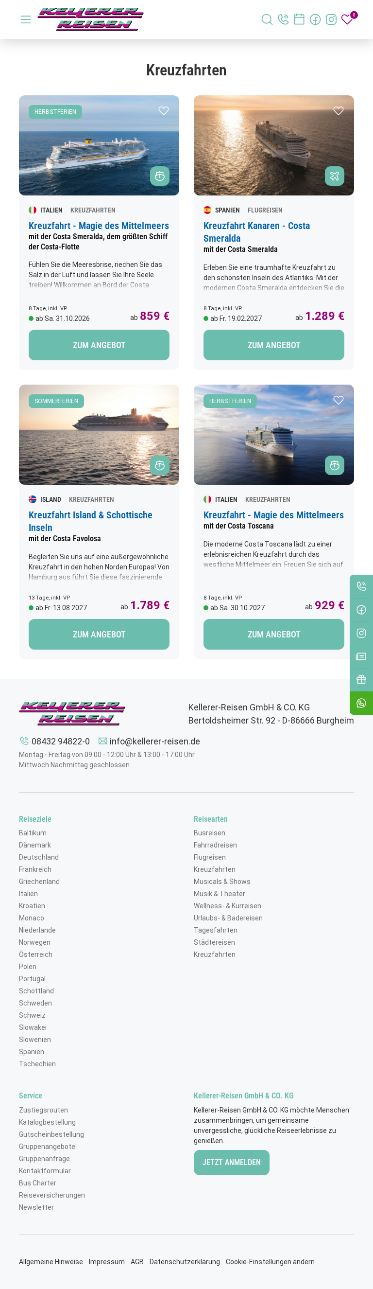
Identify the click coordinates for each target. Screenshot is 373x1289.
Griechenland (39, 881)
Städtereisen (214, 942)
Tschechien (37, 1064)
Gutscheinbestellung (51, 1134)
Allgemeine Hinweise (51, 1262)
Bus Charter (37, 1183)
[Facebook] (361, 609)
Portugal (32, 979)
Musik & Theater (219, 894)
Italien (28, 894)
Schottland (36, 991)
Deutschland (39, 857)
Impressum (107, 1262)
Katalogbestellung (47, 1122)
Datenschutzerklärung (185, 1262)
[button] (163, 111)
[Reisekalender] (299, 19)
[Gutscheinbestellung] (361, 679)
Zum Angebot (99, 345)
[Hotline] (361, 586)
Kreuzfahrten (215, 869)
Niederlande (37, 930)
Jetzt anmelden (232, 1162)
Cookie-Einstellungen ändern (270, 1262)
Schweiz (32, 1015)
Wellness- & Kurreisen (227, 906)
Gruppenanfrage (44, 1159)
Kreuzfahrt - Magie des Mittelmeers (99, 225)
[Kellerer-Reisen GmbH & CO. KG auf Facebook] (315, 19)
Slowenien (35, 1039)
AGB (137, 1262)
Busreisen (209, 833)
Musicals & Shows (222, 881)
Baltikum (33, 833)
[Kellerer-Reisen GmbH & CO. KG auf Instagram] (331, 19)
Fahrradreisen (215, 845)
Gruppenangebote (47, 1146)
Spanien (31, 1052)
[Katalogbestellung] (361, 656)
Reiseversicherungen (52, 1195)
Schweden (35, 1003)
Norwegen (35, 942)
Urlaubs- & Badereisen (228, 918)
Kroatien (32, 906)
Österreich (35, 954)
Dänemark (35, 845)
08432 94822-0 (61, 741)
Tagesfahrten (215, 930)
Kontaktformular (45, 1171)
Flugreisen (210, 857)
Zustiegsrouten (43, 1110)
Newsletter (36, 1207)
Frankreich (35, 869)
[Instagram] (361, 633)
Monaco (31, 918)
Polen (27, 967)
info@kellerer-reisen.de (155, 741)
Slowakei (33, 1027)
